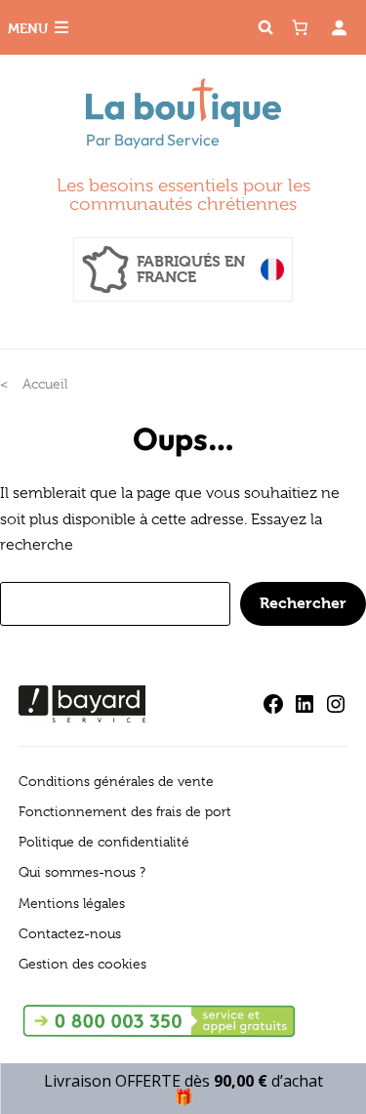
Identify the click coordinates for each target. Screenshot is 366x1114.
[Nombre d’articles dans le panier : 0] (299, 27)
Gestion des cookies (82, 963)
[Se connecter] (338, 27)
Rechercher (303, 603)
